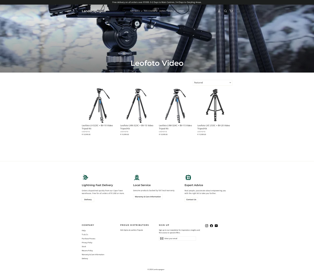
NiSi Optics (135, 11)
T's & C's (85, 234)
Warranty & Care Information (148, 197)
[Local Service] (137, 177)
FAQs (84, 230)
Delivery (88, 199)
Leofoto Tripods (166, 11)
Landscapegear (94, 11)
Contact (180, 11)
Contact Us (191, 199)
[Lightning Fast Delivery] (85, 177)
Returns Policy (87, 250)
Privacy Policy (87, 242)
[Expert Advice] (188, 177)
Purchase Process (88, 238)
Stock (84, 246)
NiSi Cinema (149, 11)
